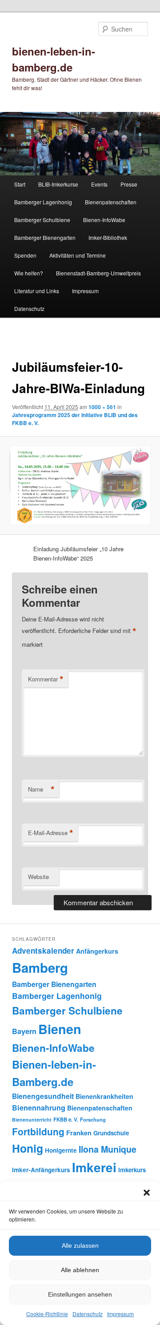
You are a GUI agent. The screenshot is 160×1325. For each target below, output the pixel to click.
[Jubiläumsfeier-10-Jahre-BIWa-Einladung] (79, 485)
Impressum (120, 1313)
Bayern (24, 1031)
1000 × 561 (102, 407)
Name (41, 789)
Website (38, 876)
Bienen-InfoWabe (104, 219)
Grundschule (111, 1133)
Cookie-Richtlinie (47, 1313)
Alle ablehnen (80, 1269)
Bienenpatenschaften (110, 202)
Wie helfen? (28, 273)
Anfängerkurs (97, 951)
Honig (27, 1148)
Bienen (59, 1029)
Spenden (25, 255)
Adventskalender (43, 950)
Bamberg (40, 967)
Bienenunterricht (32, 1119)
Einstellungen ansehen (80, 1294)
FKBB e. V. (65, 1119)
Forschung (93, 1119)
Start (19, 184)
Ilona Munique (107, 1149)
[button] (146, 1192)
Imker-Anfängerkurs (41, 1170)
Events (99, 184)
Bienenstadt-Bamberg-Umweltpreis (98, 273)
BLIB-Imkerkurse (58, 184)
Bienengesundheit (43, 1096)
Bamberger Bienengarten (45, 237)
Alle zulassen (80, 1245)
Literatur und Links (36, 290)
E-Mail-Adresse (50, 833)
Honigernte (61, 1150)
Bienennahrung (38, 1107)
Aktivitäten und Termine (77, 255)
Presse (128, 184)
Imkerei (94, 1167)
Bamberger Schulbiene (42, 219)
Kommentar (46, 679)
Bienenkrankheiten (104, 1096)
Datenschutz (87, 1313)
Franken (79, 1132)
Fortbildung (38, 1131)
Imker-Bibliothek (107, 237)
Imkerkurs (132, 1170)
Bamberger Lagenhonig (43, 202)
